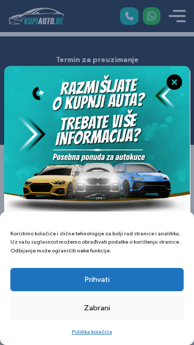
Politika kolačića (92, 332)
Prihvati (97, 279)
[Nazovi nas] (129, 16)
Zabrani (97, 308)
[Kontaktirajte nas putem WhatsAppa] (151, 16)
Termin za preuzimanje (97, 60)
